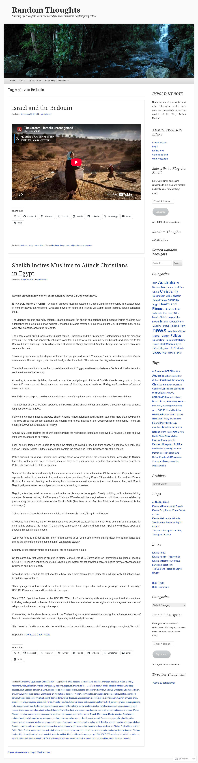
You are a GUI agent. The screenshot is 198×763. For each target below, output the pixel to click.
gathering (101, 702)
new (169, 431)
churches (177, 384)
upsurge (91, 734)
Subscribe (161, 211)
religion (164, 448)
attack (105, 686)
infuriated (112, 706)
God (108, 702)
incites (96, 706)
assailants (90, 686)
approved (68, 686)
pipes (114, 718)
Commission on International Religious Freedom (61, 694)
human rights (64, 706)
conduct (116, 694)
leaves (81, 710)
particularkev (46, 114)
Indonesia (157, 313)
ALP (155, 283)
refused (112, 722)
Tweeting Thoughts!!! (168, 674)
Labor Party (163, 418)
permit (97, 718)
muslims (118, 714)
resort (44, 726)
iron (31, 710)
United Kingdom (160, 348)
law (76, 710)
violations (127, 734)
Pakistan (165, 335)
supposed (71, 730)
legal (87, 710)
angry (52, 686)
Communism (159, 295)
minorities (55, 714)
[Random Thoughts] (99, 51)
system (97, 730)
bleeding (52, 690)
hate (14, 706)
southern (41, 730)
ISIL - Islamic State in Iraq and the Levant (166, 317)
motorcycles (78, 714)
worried (79, 738)
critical (41, 698)
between (36, 690)
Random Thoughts (46, 10)
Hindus (155, 414)
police (131, 718)
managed (128, 710)
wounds (96, 738)
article (169, 371)
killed (154, 418)
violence (135, 734)
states (57, 730)
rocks (78, 726)
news (36, 245)
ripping (67, 726)
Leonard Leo (95, 710)
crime (169, 295)
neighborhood (18, 718)
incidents (88, 706)
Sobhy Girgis (17, 730)
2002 (64, 682)
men (38, 714)
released (119, 722)
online (71, 718)
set (112, 726)
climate (19, 694)
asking (83, 686)
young (111, 738)
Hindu (169, 410)
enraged (128, 698)
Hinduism (169, 309)
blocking (60, 690)
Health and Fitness (164, 306)
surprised (80, 730)
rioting (61, 726)
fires (62, 702)
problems (30, 722)
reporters (37, 726)
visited (21, 738)
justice (47, 710)
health (161, 410)
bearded (15, 690)
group (154, 410)
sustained (89, 730)
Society (27, 730)
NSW (167, 435)
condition (108, 694)
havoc (25, 706)
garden (93, 702)
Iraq (170, 313)
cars (87, 690)
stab (47, 730)
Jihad (41, 710)
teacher (111, 730)
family (159, 405)
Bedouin (24, 245)
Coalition (156, 388)
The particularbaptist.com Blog (167, 530)
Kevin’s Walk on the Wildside (166, 518)
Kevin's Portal (159, 552)
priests (22, 722)
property (70, 722)
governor (114, 702)
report (22, 726)
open (77, 718)
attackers (120, 686)
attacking (129, 686)
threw (26, 734)
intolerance (24, 710)
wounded (88, 738)
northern (56, 718)
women (155, 465)
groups (129, 702)
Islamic (180, 414)
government (175, 405)
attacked (112, 686)
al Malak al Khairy (125, 682)
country (34, 698)
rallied (92, 722)
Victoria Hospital (115, 734)
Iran (165, 313)
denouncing (63, 698)
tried (69, 734)
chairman (100, 690)
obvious (64, 718)
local (104, 710)
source (34, 730)
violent (15, 738)
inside (134, 706)
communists (158, 392)
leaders (177, 418)
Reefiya (104, 722)
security (91, 726)
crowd (47, 698)
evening (22, 702)
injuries (120, 706)
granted (122, 702)
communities (87, 694)
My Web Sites (35, 80)
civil (13, 694)
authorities (169, 375)
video (41, 245)
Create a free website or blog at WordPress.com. (30, 752)
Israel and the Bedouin (42, 108)
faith (45, 702)
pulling (86, 722)
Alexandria (16, 686)
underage (83, 734)
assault (99, 686)
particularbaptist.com (162, 564)
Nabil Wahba (128, 714)
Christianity (25, 682)
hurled (73, 706)
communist (179, 388)
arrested (160, 371)
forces (80, 702)
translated (47, 734)
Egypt (33, 682)
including (103, 706)
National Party (177, 325)
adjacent (97, 682)
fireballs (56, 702)
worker (72, 738)
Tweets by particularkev (163, 682)
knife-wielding (63, 710)
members (32, 714)
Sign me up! (162, 654)
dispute (101, 698)
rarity (98, 722)
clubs (30, 694)
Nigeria (156, 335)
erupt (135, 698)
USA (52, 682)
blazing (44, 690)
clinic (25, 694)
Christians (128, 690)
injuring (127, 706)
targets (104, 730)
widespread (56, 738)
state (171, 452)
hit (35, 706)
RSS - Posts (158, 582)
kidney (54, 710)
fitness (166, 405)
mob (62, 714)
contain (123, 694)
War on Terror (174, 352)
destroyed (73, 698)
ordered (83, 718)
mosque (68, 714)
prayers (15, 722)
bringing (68, 690)
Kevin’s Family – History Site (166, 556)
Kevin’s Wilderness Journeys (166, 560)
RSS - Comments (160, 586)
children (178, 375)
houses (55, 706)
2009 (70, 682)
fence (49, 702)
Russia (156, 343)
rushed (84, 726)
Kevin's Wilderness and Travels (167, 506)
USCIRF (104, 734)
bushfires (179, 287)
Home (12, 80)
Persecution (106, 718)
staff (52, 730)
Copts (28, 698)
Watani (32, 738)
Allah (24, 686)
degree (54, 698)
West (48, 738)
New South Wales (176, 331)
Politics (175, 335)
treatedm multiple (59, 734)
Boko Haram (167, 287)
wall (26, 738)
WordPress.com (160, 158)
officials (174, 435)
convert (15, 698)
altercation (31, 686)
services (106, 726)
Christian (109, 690)
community (98, 694)
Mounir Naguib (90, 714)
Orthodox (46, 682)
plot (118, 718)
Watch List (40, 738)
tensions (118, 730)
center (92, 690)
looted (109, 710)
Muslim (111, 714)
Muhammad (102, 714)
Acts (91, 682)
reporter (29, 726)
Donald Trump (160, 300)
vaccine (178, 457)
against (114, 682)
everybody (31, 702)
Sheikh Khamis (127, 726)
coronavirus (159, 397)
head (31, 706)
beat (22, 690)
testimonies (127, 730)
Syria (178, 343)
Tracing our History (161, 534)
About (22, 80)
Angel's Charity (43, 686)
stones (63, 730)
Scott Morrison (167, 343)
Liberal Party (176, 321)
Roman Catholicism (175, 339)
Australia (166, 282)
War (164, 352)
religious (128, 722)
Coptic (22, 698)
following (73, 702)
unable (75, 734)
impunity (80, 706)
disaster (177, 295)
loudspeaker (118, 710)
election (181, 401)
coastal (37, 694)
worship (162, 465)
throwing (33, 734)
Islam (38, 682)
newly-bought (30, 718)
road (73, 726)
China (156, 291)
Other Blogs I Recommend (57, 80)
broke (74, 690)
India (177, 309)
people (90, 718)
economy (173, 300)
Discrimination (84, 698)
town (40, 734)
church (136, 690)
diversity (114, 698)
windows (65, 738)
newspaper (47, 718)
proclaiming (40, 722)
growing (136, 702)
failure (39, 702)
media (174, 422)
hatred (19, 706)
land (72, 710)
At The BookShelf (160, 502)
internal (15, 710)
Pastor (164, 440)
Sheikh (117, 726)
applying (59, 686)
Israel (30, 245)
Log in (155, 146)
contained (131, 694)
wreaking (104, 738)
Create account (159, 142)
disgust (94, 698)
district (107, 698)
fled (66, 702)
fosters (86, 702)
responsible (52, 726)
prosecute (78, 722)
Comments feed (160, 154)
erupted (15, 702)
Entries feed (158, 150)
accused (84, 682)
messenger (45, 714)
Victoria (180, 348)
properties (61, 722)
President (156, 448)
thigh (21, 734)
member (23, 714)
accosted (76, 682)
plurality (124, 718)
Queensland (158, 339)
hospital (47, 706)
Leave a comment (84, 245)
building (81, 690)
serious (99, 726)
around (76, 686)
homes (40, 706)
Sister (136, 726)
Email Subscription (167, 615)
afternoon (106, 682)
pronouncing (50, 722)
